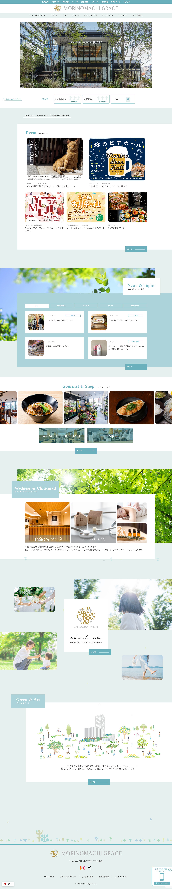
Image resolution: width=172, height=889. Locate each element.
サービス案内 (137, 15)
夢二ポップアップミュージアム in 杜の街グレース (44, 229)
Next (150, 54)
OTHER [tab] (86, 306)
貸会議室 (84, 2)
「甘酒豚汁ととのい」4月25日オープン (123, 320)
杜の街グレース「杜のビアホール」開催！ (108, 186)
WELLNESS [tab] (135, 306)
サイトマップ (49, 877)
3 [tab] (79, 85)
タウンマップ (116, 2)
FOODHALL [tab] (61, 306)
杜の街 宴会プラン (116, 228)
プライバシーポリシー (68, 877)
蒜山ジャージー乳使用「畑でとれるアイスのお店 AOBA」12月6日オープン (126, 347)
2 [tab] (76, 85)
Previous (21, 54)
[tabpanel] (86, 55)
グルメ (65, 15)
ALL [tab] (37, 306)
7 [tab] (90, 85)
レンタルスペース (121, 877)
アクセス (127, 2)
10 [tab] (99, 85)
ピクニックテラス (90, 15)
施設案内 (105, 2)
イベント (55, 15)
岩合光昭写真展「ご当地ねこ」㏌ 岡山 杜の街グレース (51, 186)
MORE (129, 249)
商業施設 (66, 2)
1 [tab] (73, 85)
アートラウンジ (107, 15)
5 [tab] (85, 85)
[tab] (37, 305)
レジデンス (95, 2)
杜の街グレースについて (51, 2)
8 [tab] (93, 85)
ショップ (76, 15)
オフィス (75, 2)
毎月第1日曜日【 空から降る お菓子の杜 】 (86, 228)
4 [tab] (82, 85)
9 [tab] (96, 85)
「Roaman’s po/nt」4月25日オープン (59, 320)
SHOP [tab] (110, 306)
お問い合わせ (104, 877)
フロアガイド (123, 15)
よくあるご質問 (87, 877)
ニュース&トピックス (37, 15)
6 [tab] (87, 85)
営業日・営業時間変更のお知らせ (58, 346)
